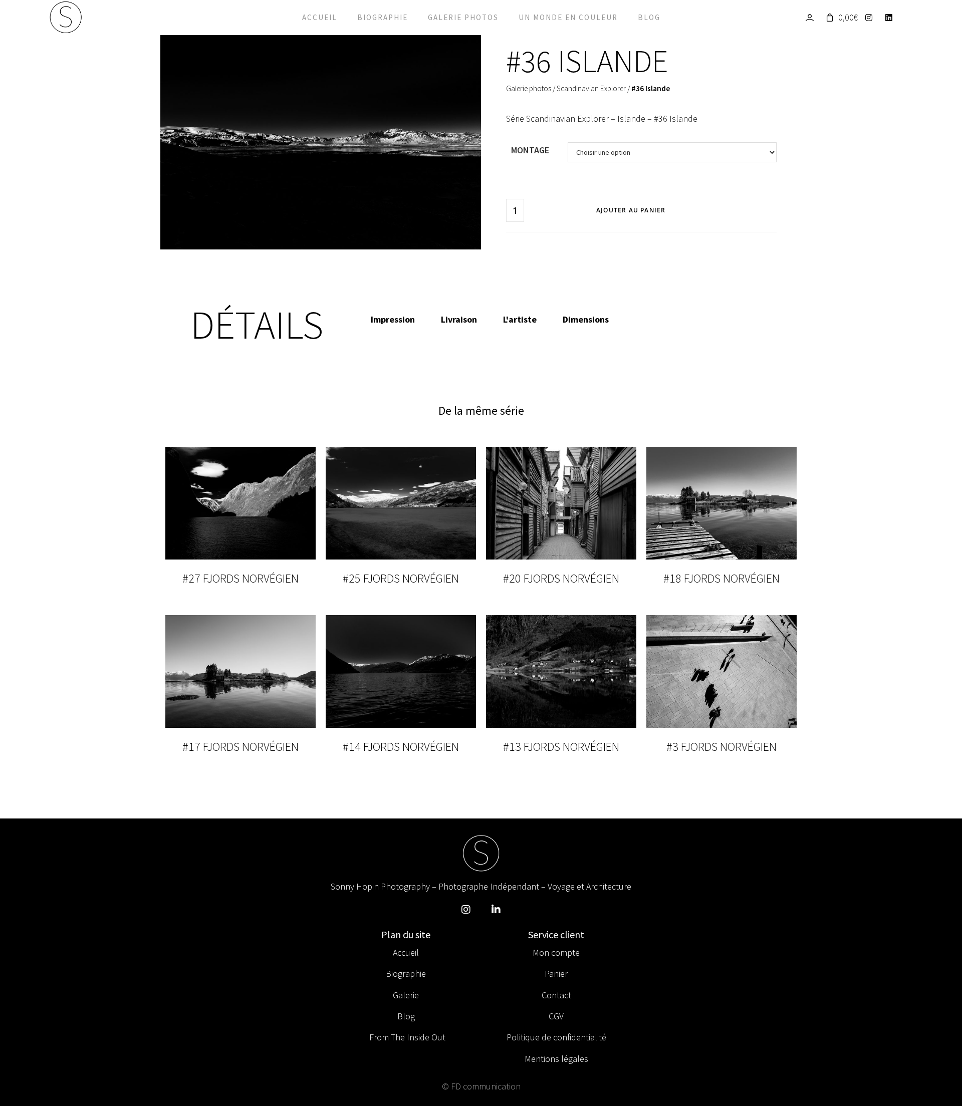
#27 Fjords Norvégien (240, 578)
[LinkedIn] (891, 18)
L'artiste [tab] (520, 319)
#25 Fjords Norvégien (401, 578)
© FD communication (481, 1086)
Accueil (319, 17)
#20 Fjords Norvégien (561, 578)
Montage (530, 150)
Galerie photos (463, 17)
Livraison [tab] (459, 319)
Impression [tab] (393, 319)
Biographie (382, 17)
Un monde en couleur (568, 17)
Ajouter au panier (630, 210)
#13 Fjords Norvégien (561, 746)
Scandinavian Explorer (591, 88)
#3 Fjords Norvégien (721, 746)
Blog (649, 17)
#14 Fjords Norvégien (401, 746)
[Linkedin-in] (496, 910)
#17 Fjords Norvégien (240, 746)
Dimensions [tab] (586, 319)
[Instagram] (871, 18)
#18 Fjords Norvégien (721, 578)
